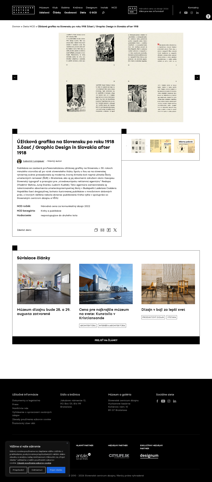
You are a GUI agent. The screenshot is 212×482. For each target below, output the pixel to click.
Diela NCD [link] (29, 26)
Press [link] (15, 404)
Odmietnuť (37, 470)
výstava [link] (171, 317)
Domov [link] (16, 26)
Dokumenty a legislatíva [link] (26, 400)
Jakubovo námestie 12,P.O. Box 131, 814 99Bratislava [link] (73, 403)
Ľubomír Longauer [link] (33, 161)
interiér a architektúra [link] (112, 325)
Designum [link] (91, 7)
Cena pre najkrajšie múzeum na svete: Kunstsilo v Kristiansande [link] (104, 313)
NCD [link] (114, 7)
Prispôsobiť (18, 470)
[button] (197, 77)
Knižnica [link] (77, 7)
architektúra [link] (87, 325)
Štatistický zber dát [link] (23, 423)
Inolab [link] (104, 7)
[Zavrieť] (67, 443)
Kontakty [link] (193, 7)
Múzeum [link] (44, 7)
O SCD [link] (93, 12)
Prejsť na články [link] (106, 340)
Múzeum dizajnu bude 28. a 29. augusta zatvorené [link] (43, 311)
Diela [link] (83, 12)
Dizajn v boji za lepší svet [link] (163, 309)
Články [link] (57, 12)
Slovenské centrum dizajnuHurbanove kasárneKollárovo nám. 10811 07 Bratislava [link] (123, 405)
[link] (208, 16)
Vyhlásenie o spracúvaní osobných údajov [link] (32, 414)
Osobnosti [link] (70, 12)
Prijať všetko (56, 470)
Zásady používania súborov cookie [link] (34, 463)
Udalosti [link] (44, 12)
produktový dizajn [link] (153, 317)
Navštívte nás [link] (20, 408)
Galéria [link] (65, 7)
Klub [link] (55, 7)
